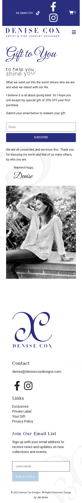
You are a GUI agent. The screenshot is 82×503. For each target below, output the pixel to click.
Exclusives (20, 406)
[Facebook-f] (53, 6)
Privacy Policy (22, 421)
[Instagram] (53, 17)
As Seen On (24, 13)
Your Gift (18, 416)
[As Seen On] (38, 13)
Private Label (21, 411)
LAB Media (42, 497)
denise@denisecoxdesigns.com (36, 372)
